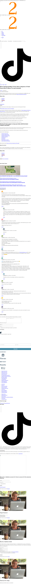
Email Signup (4, 137)
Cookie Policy (21, 453)
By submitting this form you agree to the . (9, 551)
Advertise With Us (4, 391)
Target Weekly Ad (4, 378)
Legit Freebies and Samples (6, 140)
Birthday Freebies (4, 377)
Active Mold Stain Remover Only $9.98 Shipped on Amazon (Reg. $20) (12, 182)
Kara (1, 90)
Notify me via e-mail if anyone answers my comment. (9, 327)
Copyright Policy (4, 399)
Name (1, 324)
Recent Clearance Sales (5, 139)
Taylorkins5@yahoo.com (23, 252)
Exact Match (15, 41)
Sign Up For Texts (4, 387)
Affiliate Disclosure (4, 395)
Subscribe (15, 349)
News (3, 84)
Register (8, 488)
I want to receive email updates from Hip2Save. (8, 552)
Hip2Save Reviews (4, 392)
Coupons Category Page (5, 134)
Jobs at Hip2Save (4, 390)
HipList (1, 105)
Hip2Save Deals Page (5, 133)
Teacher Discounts (4, 371)
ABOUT (3, 37)
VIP (2, 31)
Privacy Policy (4, 396)
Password (1, 482)
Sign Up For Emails (4, 386)
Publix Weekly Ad (4, 381)
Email (1, 326)
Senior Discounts (4, 374)
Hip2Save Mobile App (5, 388)
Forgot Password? (2, 487)
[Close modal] (0, 558)
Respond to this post (3, 322)
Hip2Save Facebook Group (6, 135)
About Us (3, 385)
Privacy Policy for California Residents (7, 397)
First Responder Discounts (6, 375)
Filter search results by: (3, 41)
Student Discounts (4, 373)
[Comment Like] (3, 218)
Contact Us (3, 389)
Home (1, 84)
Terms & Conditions (15, 551)
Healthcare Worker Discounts (6, 376)
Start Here (3, 384)
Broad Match (10, 41)
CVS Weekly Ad (4, 379)
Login (9, 556)
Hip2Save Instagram (5, 136)
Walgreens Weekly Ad (5, 380)
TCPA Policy (3, 398)
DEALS (3, 32)
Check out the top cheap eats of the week (13, 143)
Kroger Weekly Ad (4, 382)
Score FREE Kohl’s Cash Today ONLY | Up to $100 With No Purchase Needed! (13, 175)
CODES (3, 33)
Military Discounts (4, 372)
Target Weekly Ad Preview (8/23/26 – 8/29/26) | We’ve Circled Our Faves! (13, 185)
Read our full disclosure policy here (21, 94)
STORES (3, 34)
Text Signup (3, 138)
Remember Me (3, 483)
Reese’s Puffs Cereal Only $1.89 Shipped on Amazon (9, 179)
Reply (2, 206)
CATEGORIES (3, 35)
